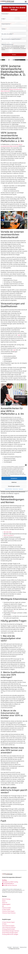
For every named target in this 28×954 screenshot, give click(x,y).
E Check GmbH (6, 909)
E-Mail (4, 18)
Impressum (21, 489)
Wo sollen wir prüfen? (7, 34)
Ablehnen (14, 482)
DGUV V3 (4, 902)
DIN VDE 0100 (7, 532)
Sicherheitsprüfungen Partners (10, 931)
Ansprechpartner (6, 24)
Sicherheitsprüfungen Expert (10, 932)
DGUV (3, 901)
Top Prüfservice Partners (9, 927)
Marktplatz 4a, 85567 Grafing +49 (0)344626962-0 (10, 881)
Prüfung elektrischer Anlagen (10, 934)
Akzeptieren (14, 478)
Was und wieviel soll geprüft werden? (11, 39)
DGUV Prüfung (6, 899)
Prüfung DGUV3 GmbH (8, 929)
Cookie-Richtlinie (8, 489)
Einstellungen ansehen (14, 486)
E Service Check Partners (9, 913)
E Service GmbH (6, 908)
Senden (14, 54)
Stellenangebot (6, 904)
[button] (26, 465)
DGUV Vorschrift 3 (9, 535)
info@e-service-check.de (10, 885)
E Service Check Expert (8, 911)
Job (3, 906)
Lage (19, 335)
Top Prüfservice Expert (8, 925)
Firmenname (5, 13)
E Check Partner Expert (8, 922)
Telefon (4, 29)
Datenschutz (15, 489)
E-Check (4, 924)
